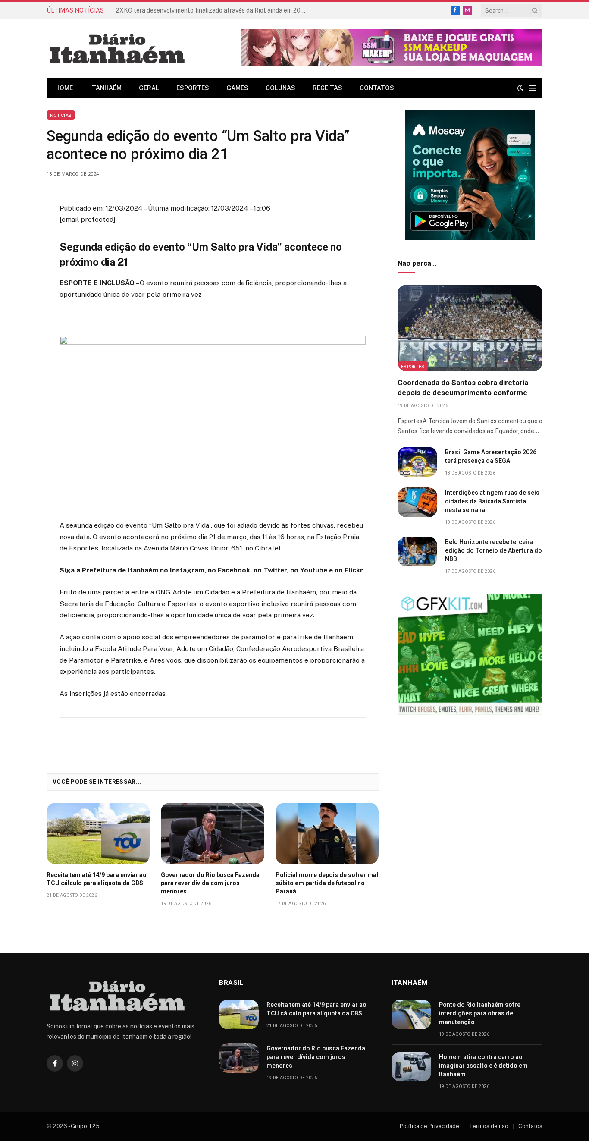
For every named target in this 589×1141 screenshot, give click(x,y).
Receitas (327, 88)
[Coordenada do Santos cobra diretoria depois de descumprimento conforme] (470, 328)
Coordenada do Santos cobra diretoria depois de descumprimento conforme (463, 387)
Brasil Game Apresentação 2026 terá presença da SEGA (490, 456)
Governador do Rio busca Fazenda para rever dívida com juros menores (210, 883)
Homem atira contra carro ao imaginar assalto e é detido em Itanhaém (483, 1065)
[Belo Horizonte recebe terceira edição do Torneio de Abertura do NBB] (417, 551)
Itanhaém (106, 88)
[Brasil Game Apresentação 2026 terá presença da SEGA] (417, 462)
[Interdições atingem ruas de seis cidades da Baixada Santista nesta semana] (417, 502)
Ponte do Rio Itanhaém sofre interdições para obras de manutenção (479, 1013)
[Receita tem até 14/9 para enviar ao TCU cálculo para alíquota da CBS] (98, 833)
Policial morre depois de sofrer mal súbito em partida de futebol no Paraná (327, 883)
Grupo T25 (85, 1126)
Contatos (377, 88)
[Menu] (532, 88)
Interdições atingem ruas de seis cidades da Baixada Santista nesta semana (492, 501)
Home (64, 88)
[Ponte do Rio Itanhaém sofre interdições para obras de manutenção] (411, 1014)
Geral (149, 88)
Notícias (61, 115)
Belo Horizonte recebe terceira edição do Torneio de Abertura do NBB (493, 550)
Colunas (280, 88)
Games (237, 88)
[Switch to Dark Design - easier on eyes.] (520, 88)
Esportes (192, 88)
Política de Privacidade (429, 1126)
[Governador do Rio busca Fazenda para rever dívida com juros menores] (212, 833)
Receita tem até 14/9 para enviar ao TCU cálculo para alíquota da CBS (213, 10)
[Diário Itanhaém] (117, 48)
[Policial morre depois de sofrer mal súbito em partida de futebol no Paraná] (327, 833)
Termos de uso (488, 1126)
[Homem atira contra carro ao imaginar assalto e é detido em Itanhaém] (411, 1066)
